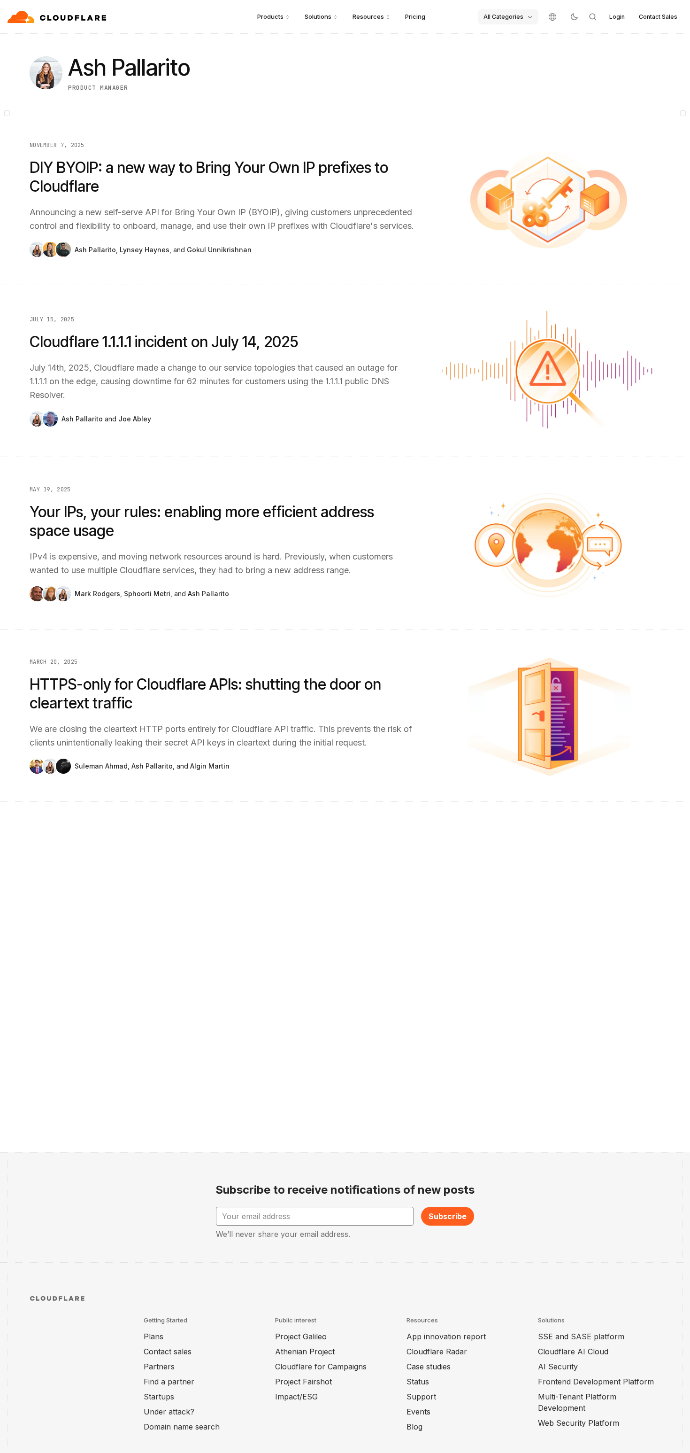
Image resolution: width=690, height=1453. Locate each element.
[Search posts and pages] (592, 16)
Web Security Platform (578, 1423)
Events (418, 1411)
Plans (153, 1336)
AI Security (558, 1366)
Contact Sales (658, 16)
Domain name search (182, 1426)
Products (270, 16)
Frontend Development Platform (596, 1381)
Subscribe (448, 1216)
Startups (159, 1396)
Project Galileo (301, 1336)
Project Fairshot (303, 1381)
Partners (159, 1366)
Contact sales (168, 1351)
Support (421, 1396)
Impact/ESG (296, 1396)
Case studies (428, 1366)
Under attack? (169, 1411)
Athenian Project (305, 1351)
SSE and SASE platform (581, 1336)
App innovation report (446, 1336)
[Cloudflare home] (58, 17)
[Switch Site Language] (552, 16)
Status (417, 1381)
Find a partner (169, 1381)
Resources (368, 16)
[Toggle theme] (574, 16)
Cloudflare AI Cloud (573, 1351)
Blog (414, 1426)
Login (617, 16)
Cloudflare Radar (436, 1351)
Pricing (415, 16)
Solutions (318, 16)
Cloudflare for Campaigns (321, 1366)
